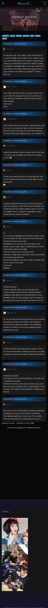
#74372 (30, 364)
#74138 (30, 81)
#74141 (29, 141)
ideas (12, 35)
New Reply (7, 28)
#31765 (29, 44)
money (19, 35)
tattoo (38, 35)
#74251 (29, 165)
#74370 (30, 307)
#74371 (29, 337)
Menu (44, 3)
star (32, 35)
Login (3, 3)
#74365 (30, 275)
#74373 (30, 399)
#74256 (29, 192)
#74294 (29, 221)
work (4, 38)
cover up (5, 35)
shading (26, 35)
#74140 (30, 114)
